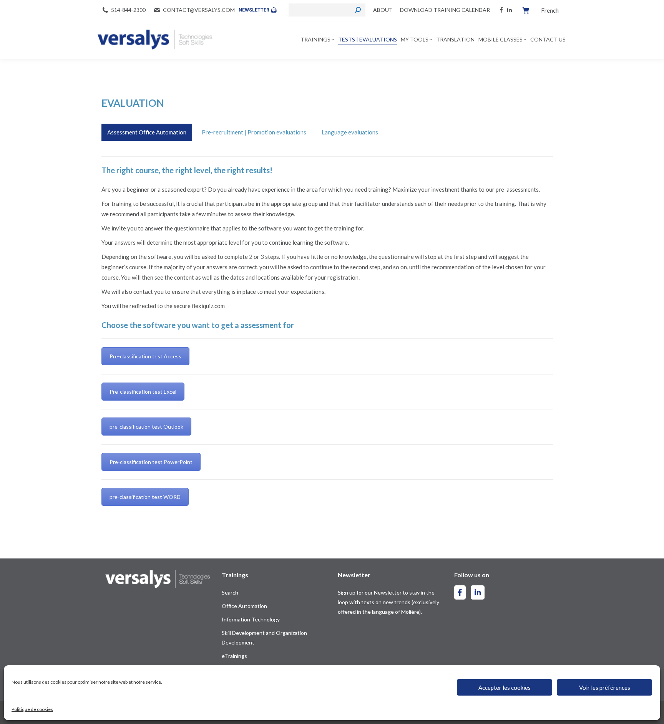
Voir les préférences (604, 687)
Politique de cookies (32, 709)
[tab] (146, 132)
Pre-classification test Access (145, 356)
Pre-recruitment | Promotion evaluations (254, 132)
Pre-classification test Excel (143, 391)
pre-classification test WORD (145, 497)
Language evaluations (350, 132)
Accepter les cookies (504, 687)
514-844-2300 (128, 10)
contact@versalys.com (199, 10)
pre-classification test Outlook (146, 426)
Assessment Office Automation (146, 132)
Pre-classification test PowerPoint (151, 462)
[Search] (358, 10)
